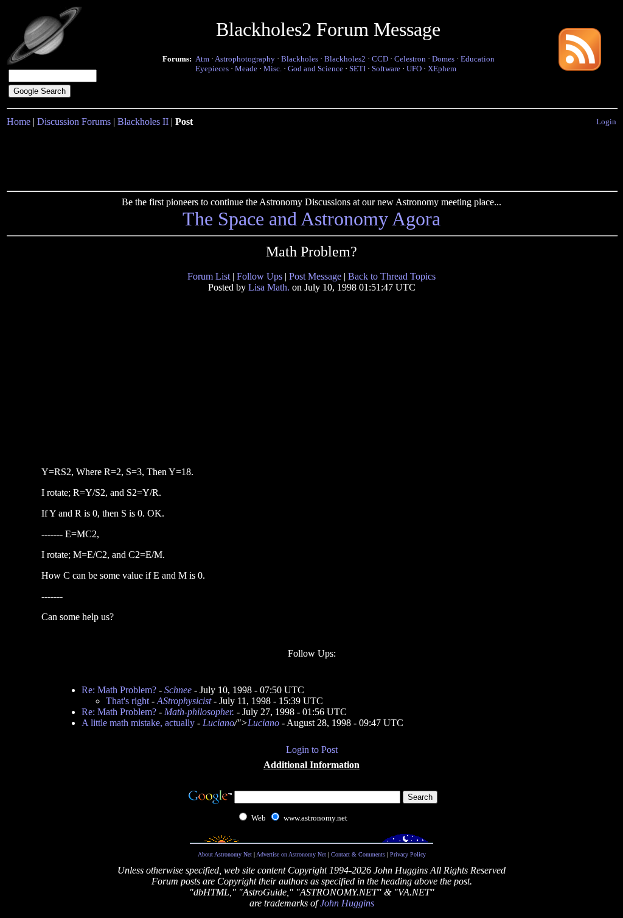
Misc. (272, 68)
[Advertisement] (311, 156)
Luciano (218, 723)
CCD (380, 58)
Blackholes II (143, 121)
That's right (127, 701)
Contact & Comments (358, 854)
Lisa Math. (269, 287)
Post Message (315, 276)
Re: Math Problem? (119, 690)
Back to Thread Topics (392, 276)
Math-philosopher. (199, 712)
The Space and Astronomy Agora (311, 219)
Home (18, 121)
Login (606, 121)
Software (386, 68)
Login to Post (312, 749)
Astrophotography (245, 58)
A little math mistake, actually (138, 723)
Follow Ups (259, 276)
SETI (357, 68)
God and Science (315, 68)
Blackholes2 (345, 58)
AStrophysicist (184, 701)
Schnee (178, 690)
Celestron (410, 58)
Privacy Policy (408, 854)
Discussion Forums (74, 121)
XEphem (442, 68)
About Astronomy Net (225, 854)
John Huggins (347, 903)
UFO (414, 68)
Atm (202, 58)
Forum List (208, 276)
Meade (246, 68)
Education (478, 58)
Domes (443, 58)
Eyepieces (212, 68)
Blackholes (299, 58)
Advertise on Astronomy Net (291, 854)
